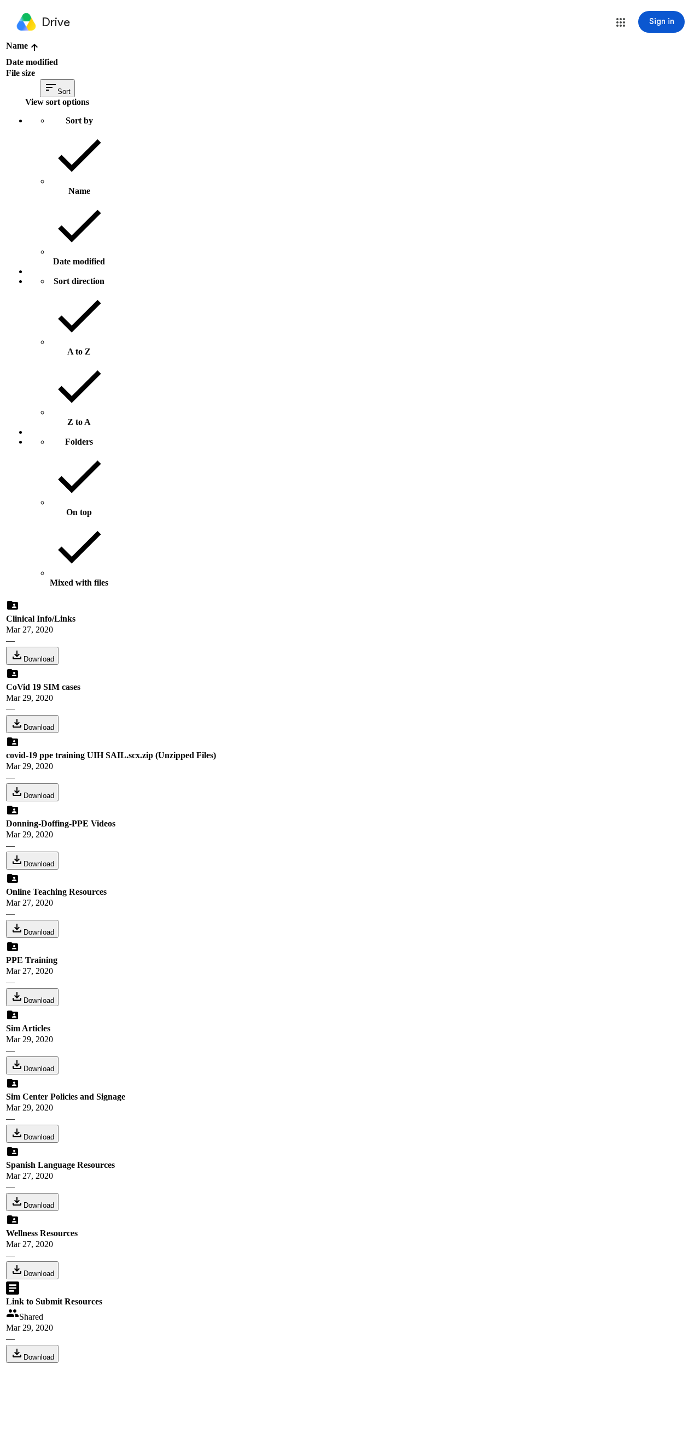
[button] (621, 22)
